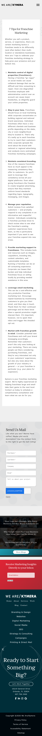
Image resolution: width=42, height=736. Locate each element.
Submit (8, 497)
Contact (23, 605)
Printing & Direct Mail (21, 642)
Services (24, 601)
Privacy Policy (20, 720)
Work (32, 601)
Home (9, 601)
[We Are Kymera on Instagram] (22, 698)
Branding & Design (21, 612)
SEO (21, 629)
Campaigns (21, 638)
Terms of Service (20, 724)
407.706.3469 (21, 694)
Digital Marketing (21, 621)
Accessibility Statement (20, 729)
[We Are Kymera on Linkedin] (19, 698)
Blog (16, 605)
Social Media (21, 625)
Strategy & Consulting (21, 633)
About (16, 601)
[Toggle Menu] (38, 5)
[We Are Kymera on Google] (26, 698)
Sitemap (21, 733)
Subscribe (10, 580)
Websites (21, 616)
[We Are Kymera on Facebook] (16, 698)
